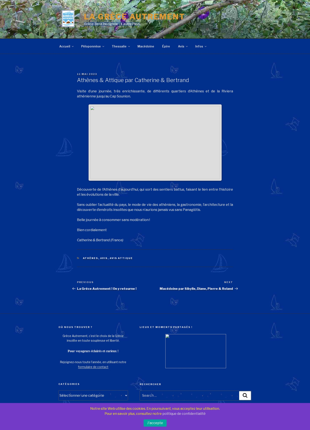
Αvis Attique (121, 258)
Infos (199, 46)
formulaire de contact (93, 367)
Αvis (104, 258)
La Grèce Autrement (134, 16)
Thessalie (119, 46)
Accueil (64, 46)
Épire (166, 46)
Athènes (90, 258)
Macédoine (145, 46)
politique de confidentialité (184, 414)
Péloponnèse (91, 46)
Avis (181, 46)
